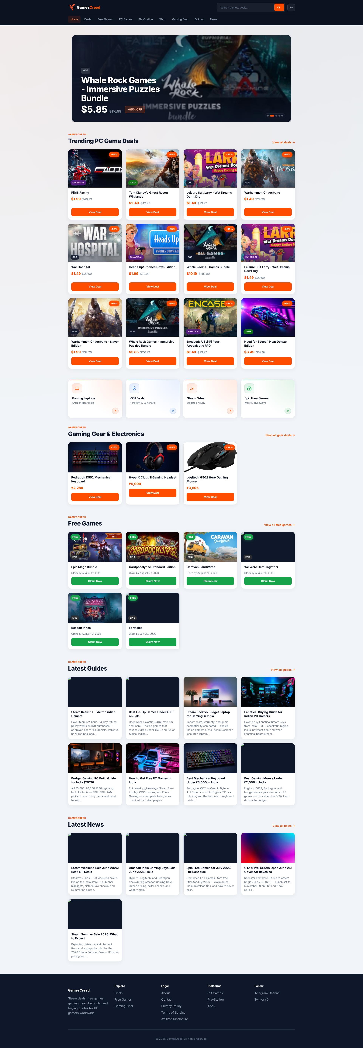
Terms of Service (173, 1012)
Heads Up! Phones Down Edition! (152, 267)
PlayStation (145, 19)
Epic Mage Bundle (84, 567)
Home (74, 19)
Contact (166, 999)
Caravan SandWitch (201, 567)
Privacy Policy (171, 1006)
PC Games (125, 19)
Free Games (105, 19)
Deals (88, 19)
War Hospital (80, 267)
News (213, 19)
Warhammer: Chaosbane (262, 192)
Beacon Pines (81, 628)
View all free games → (279, 525)
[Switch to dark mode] (291, 7)
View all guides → (283, 670)
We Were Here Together (261, 567)
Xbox (162, 19)
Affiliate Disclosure (174, 1019)
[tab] (268, 116)
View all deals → (283, 142)
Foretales (135, 628)
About (165, 993)
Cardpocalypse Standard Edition (152, 567)
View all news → (283, 826)
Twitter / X (261, 999)
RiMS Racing (80, 192)
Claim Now (95, 581)
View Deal (95, 212)
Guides (199, 19)
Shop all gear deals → (280, 435)
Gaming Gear (180, 19)
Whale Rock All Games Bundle (208, 267)
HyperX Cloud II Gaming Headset (152, 477)
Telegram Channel (267, 993)
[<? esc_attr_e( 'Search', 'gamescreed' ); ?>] (279, 7)
